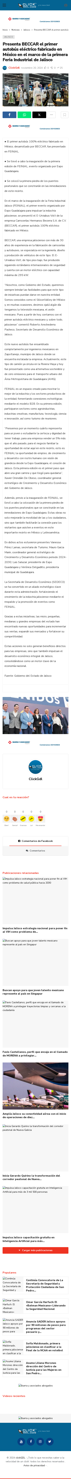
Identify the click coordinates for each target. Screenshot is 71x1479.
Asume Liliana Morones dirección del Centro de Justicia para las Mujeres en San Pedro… (43, 1368)
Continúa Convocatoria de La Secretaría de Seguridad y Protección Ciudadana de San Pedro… (45, 1285)
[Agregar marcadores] (64, 115)
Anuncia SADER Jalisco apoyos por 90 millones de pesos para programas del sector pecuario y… (46, 1327)
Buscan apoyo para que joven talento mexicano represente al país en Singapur (33, 992)
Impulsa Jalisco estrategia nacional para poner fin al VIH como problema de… (35, 930)
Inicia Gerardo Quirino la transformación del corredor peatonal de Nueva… (31, 1177)
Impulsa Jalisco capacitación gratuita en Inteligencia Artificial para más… (28, 1239)
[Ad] (35, 20)
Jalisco (8, 37)
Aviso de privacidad (34, 1465)
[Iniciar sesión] (65, 5)
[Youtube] (21, 1442)
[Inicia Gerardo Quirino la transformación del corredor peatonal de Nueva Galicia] (35, 1147)
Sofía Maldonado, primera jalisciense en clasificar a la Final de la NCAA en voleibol (44, 1347)
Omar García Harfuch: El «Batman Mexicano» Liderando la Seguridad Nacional (46, 1305)
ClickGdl (14, 68)
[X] (50, 1442)
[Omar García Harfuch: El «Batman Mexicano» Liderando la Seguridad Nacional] (13, 1306)
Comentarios (37, 850)
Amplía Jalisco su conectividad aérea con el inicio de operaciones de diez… (34, 1115)
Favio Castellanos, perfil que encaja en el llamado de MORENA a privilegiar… (35, 1053)
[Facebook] (31, 1442)
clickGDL (20, 1457)
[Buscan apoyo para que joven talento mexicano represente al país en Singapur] (35, 962)
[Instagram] (40, 1442)
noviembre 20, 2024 (32, 67)
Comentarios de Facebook (37, 841)
